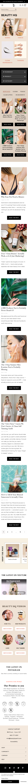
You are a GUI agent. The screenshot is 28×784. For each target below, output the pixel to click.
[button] (25, 5)
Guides (15, 91)
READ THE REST (14, 217)
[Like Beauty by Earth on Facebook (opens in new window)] (14, 768)
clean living (8, 95)
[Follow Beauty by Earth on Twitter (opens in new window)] (18, 768)
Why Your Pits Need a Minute (12, 197)
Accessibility (14, 741)
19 (20, 532)
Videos (22, 91)
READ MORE (7, 124)
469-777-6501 (14, 735)
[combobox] (8, 9)
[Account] (22, 5)
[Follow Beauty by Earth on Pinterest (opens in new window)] (22, 768)
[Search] (20, 5)
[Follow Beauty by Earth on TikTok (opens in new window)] (9, 768)
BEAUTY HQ (9, 15)
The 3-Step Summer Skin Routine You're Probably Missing (11, 367)
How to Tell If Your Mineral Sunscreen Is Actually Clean (12, 495)
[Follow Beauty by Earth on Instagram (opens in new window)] (5, 768)
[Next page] (24, 532)
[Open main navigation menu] (2, 5)
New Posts (6, 91)
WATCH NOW (7, 628)
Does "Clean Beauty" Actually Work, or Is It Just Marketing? (12, 254)
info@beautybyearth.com (14, 738)
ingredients (20, 95)
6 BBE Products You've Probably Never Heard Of (13, 309)
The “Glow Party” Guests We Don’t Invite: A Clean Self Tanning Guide (12, 426)
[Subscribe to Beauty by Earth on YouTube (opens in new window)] (14, 772)
